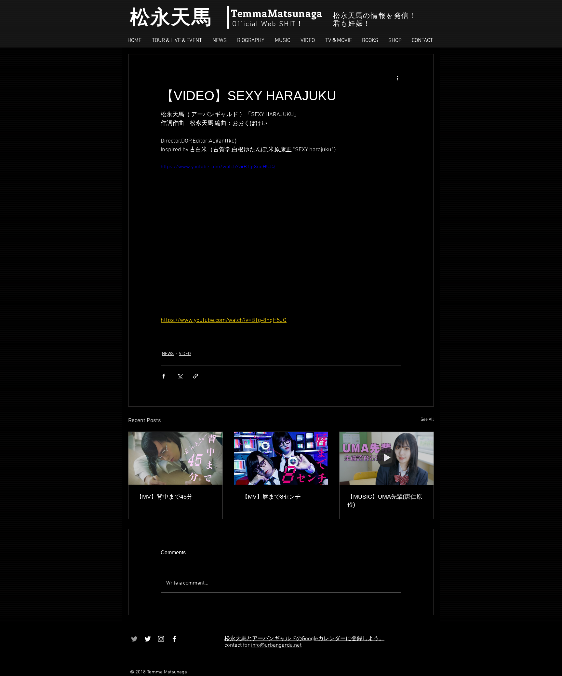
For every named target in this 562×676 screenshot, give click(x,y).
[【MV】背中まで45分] (175, 458)
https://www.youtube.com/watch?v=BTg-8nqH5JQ (218, 167)
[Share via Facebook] (164, 376)
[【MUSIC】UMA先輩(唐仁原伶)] (387, 458)
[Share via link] (196, 376)
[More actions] (397, 78)
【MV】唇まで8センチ (271, 496)
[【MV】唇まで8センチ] (281, 458)
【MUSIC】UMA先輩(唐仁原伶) (384, 500)
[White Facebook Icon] (174, 639)
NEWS (168, 354)
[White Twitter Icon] (147, 639)
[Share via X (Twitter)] (180, 376)
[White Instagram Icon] (161, 639)
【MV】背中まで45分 (164, 496)
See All (427, 419)
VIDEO (185, 354)
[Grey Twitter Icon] (134, 639)
